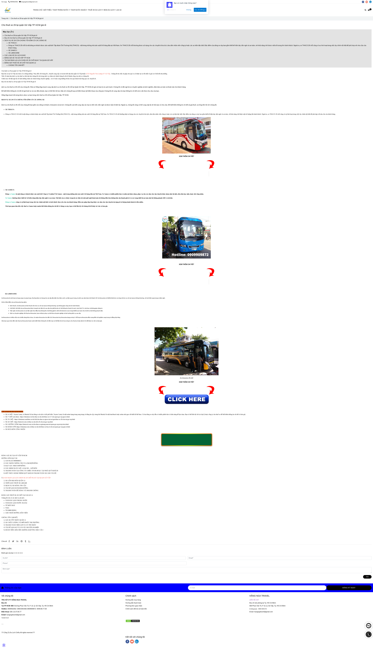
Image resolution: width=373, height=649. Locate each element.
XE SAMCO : (12, 50)
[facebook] (127, 641)
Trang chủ (4, 18)
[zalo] (137, 641)
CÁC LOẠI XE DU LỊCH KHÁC (15, 55)
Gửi (367, 577)
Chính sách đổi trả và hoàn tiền (136, 609)
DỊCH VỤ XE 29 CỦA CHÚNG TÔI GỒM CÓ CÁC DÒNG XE (25, 40)
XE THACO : (12, 43)
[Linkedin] (17, 541)
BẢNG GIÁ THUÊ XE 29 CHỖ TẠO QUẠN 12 (20, 63)
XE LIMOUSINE (13, 53)
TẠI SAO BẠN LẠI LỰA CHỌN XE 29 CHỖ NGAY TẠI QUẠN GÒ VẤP (28, 60)
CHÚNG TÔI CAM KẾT (16, 65)
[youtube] (132, 641)
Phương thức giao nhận (133, 606)
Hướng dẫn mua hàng (133, 600)
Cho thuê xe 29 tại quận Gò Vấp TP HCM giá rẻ (20, 35)
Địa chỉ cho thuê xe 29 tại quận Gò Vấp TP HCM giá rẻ (23, 38)
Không (188, 10)
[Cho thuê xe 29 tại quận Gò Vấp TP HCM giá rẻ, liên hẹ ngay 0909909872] (186, 168)
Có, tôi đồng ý (200, 10)
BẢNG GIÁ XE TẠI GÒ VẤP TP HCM (17, 58)
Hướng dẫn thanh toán (133, 603)
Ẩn (12, 32)
